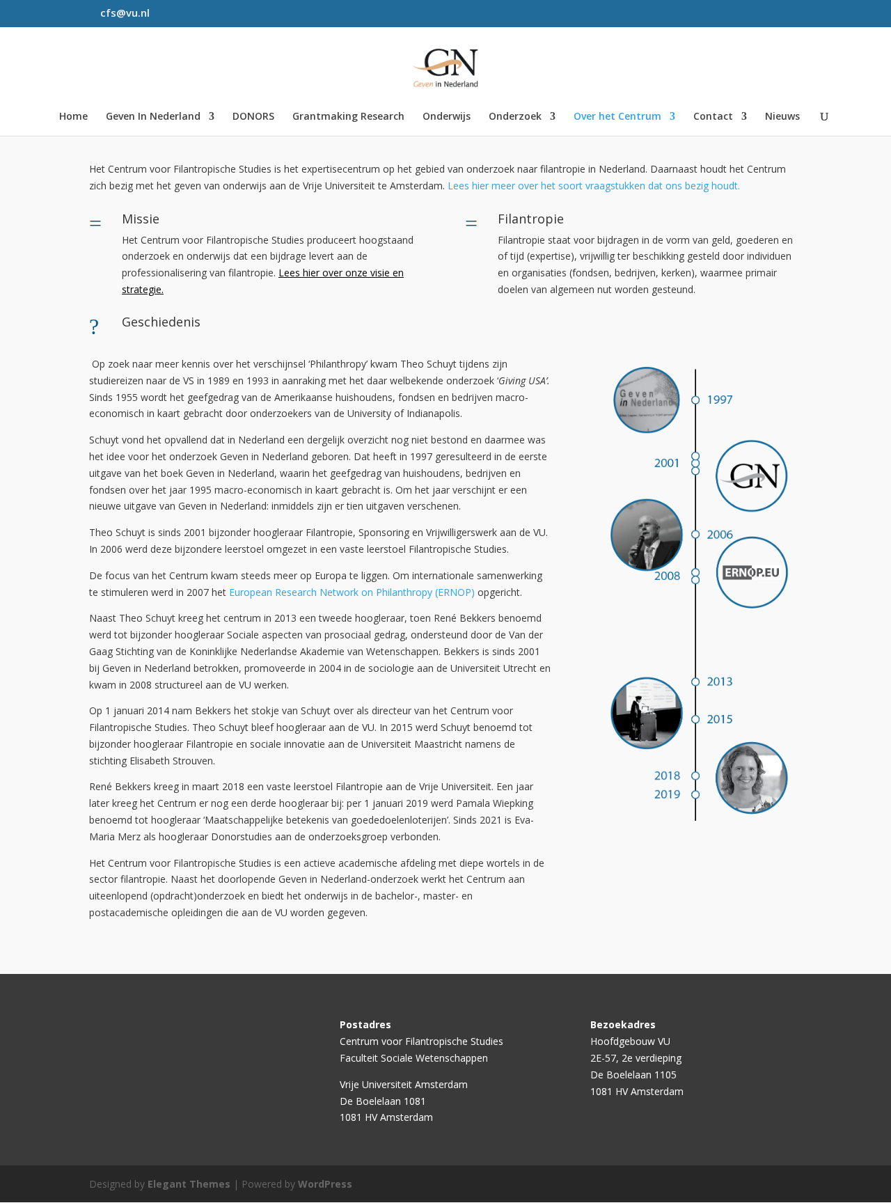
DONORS (253, 117)
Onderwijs (447, 117)
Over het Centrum (617, 117)
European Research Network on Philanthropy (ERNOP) (352, 592)
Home (73, 117)
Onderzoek (515, 117)
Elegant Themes (189, 1183)
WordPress (325, 1183)
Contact (713, 117)
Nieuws (782, 117)
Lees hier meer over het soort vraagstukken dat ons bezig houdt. (594, 185)
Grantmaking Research (348, 117)
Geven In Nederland (153, 117)
